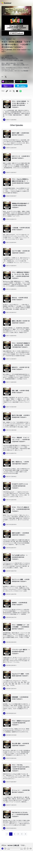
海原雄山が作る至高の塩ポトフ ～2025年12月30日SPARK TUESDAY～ (21, 205)
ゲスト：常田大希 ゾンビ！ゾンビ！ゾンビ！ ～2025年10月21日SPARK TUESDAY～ (21, 439)
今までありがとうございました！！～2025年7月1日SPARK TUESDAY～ (20, 814)
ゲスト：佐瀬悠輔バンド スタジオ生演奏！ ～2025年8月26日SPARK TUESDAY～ (20, 627)
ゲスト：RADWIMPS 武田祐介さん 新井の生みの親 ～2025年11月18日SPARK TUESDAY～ (21, 345)
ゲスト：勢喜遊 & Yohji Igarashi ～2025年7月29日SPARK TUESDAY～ (21, 723)
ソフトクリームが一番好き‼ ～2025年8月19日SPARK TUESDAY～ (21, 651)
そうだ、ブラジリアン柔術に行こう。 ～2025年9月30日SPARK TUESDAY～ (21, 509)
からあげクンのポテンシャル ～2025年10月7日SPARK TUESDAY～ (20, 486)
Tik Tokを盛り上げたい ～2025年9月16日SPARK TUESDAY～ (19, 557)
